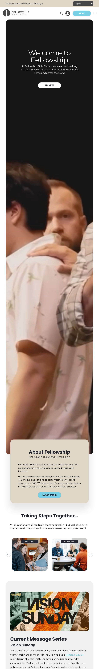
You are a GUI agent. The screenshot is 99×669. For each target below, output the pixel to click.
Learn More (49, 495)
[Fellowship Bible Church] (16, 16)
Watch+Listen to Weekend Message (24, 3)
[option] (30, 554)
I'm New (49, 85)
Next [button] (90, 554)
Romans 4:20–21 (74, 655)
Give (81, 13)
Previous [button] (8, 554)
